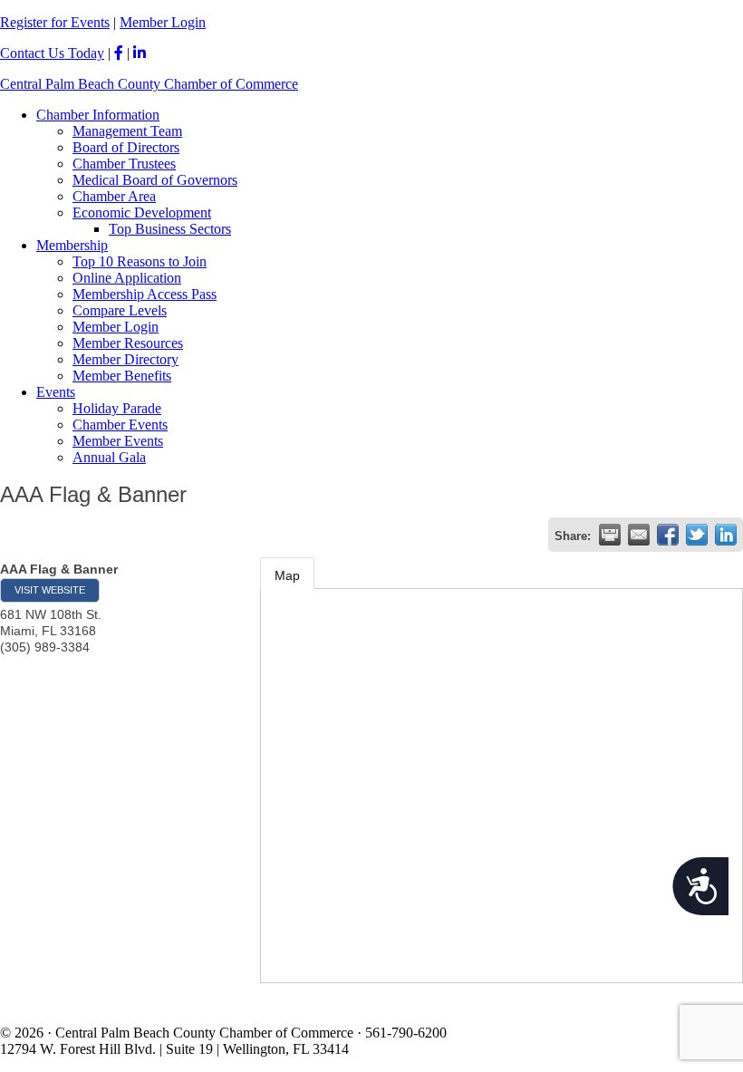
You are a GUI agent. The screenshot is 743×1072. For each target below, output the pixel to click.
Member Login (163, 22)
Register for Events (55, 22)
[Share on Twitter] (697, 535)
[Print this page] (610, 535)
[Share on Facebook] (668, 535)
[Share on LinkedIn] (726, 535)
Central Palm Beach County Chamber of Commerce (149, 84)
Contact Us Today (52, 53)
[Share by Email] (639, 535)
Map (287, 575)
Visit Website (49, 589)
